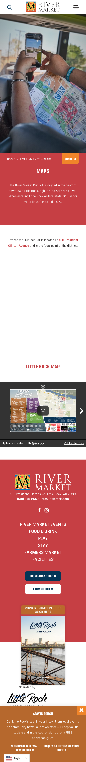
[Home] (43, 7)
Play (43, 538)
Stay (43, 545)
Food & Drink (43, 531)
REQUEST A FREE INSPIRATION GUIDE (61, 747)
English (17, 758)
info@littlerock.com (55, 499)
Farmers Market (43, 552)
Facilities (43, 559)
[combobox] (17, 758)
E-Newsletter (41, 589)
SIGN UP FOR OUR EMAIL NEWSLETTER (25, 747)
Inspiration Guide (41, 576)
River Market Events (43, 524)
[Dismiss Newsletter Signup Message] (81, 710)
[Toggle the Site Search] (9, 6)
